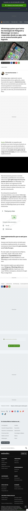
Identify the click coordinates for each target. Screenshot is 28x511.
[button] (11, 72)
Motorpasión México (18, 503)
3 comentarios (6, 62)
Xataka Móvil (4, 462)
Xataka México (4, 497)
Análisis (16, 425)
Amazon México (6, 22)
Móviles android (5, 435)
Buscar (26, 448)
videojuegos (4, 438)
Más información (21, 509)
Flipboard (16, 63)
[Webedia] (5, 454)
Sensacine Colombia (18, 501)
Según (3, 142)
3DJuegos (16, 460)
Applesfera (3, 464)
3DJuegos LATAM (17, 497)
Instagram (15, 411)
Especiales (16, 428)
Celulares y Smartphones (7, 430)
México (16, 435)
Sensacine (16, 469)
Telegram (18, 411)
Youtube (12, 411)
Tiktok (5, 414)
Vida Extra (16, 462)
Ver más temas (5, 442)
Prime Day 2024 (5, 433)
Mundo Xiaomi (4, 468)
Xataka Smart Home (5, 466)
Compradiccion (4, 490)
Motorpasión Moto (18, 480)
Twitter (14, 63)
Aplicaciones (9, 283)
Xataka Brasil (4, 499)
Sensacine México (18, 499)
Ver (14, 345)
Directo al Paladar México (6, 503)
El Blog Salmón (17, 486)
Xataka (2, 460)
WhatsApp (16, 283)
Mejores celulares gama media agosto (19, 405)
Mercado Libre (14, 22)
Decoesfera (3, 488)
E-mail (19, 63)
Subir (23, 453)
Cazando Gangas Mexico (7, 428)
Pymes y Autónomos (18, 488)
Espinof (16, 471)
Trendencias (4, 486)
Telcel (15, 438)
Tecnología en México (19, 433)
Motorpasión (17, 478)
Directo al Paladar (5, 478)
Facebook (11, 63)
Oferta (21, 22)
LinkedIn (2, 414)
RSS (20, 411)
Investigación (4, 425)
